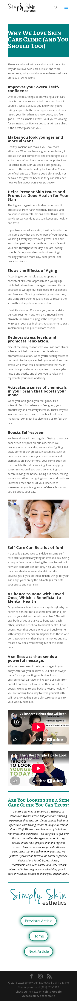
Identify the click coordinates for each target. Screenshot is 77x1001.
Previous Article (38, 920)
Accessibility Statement (38, 996)
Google (57, 991)
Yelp (46, 991)
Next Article (38, 951)
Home (38, 936)
